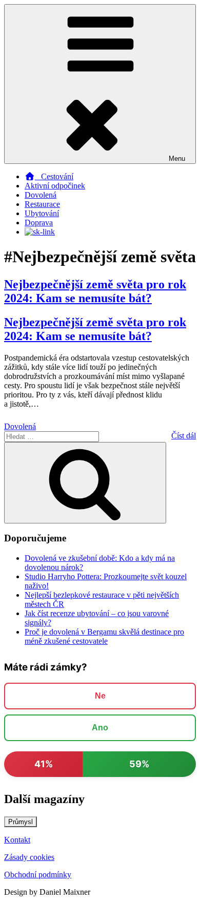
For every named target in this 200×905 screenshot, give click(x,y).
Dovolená (40, 195)
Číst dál (183, 435)
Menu (177, 158)
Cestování (54, 176)
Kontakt (17, 839)
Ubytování (42, 213)
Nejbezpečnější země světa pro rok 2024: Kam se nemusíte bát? (95, 291)
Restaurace (42, 204)
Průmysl (20, 822)
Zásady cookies (29, 857)
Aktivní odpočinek (55, 185)
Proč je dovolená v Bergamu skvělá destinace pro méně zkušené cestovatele (104, 636)
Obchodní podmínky (37, 874)
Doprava (39, 222)
